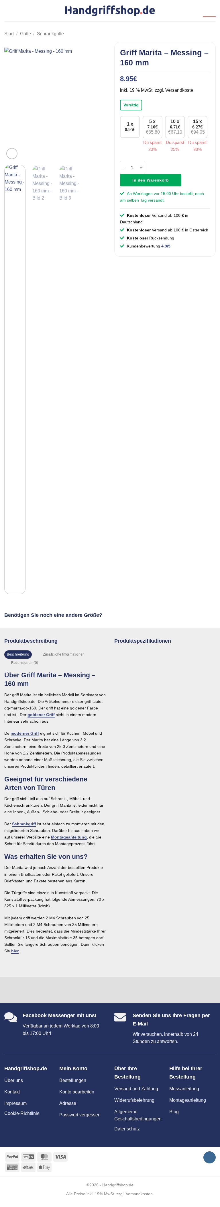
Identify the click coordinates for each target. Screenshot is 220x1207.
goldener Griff (41, 714)
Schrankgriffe (50, 33)
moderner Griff (25, 733)
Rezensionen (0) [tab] (24, 662)
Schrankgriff (24, 824)
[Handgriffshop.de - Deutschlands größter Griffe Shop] (110, 11)
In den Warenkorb (150, 180)
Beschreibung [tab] (18, 654)
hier (15, 951)
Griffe (25, 33)
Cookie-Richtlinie (22, 1113)
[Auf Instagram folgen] (209, 1157)
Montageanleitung (69, 837)
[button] (7, 11)
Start (9, 33)
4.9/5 (165, 246)
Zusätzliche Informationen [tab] (64, 654)
